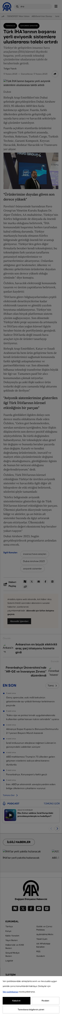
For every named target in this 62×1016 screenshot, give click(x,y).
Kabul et (16, 1001)
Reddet (45, 1001)
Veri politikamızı (10, 992)
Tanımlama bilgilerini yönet (31, 1009)
